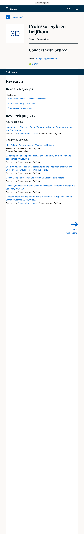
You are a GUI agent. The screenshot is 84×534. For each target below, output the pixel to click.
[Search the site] (69, 8)
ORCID (35, 64)
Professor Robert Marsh (28, 133)
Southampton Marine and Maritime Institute (28, 99)
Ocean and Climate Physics (21, 108)
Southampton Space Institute (22, 103)
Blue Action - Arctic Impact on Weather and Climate (30, 145)
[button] (42, 72)
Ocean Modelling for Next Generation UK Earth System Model (35, 178)
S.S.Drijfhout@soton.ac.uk (46, 59)
